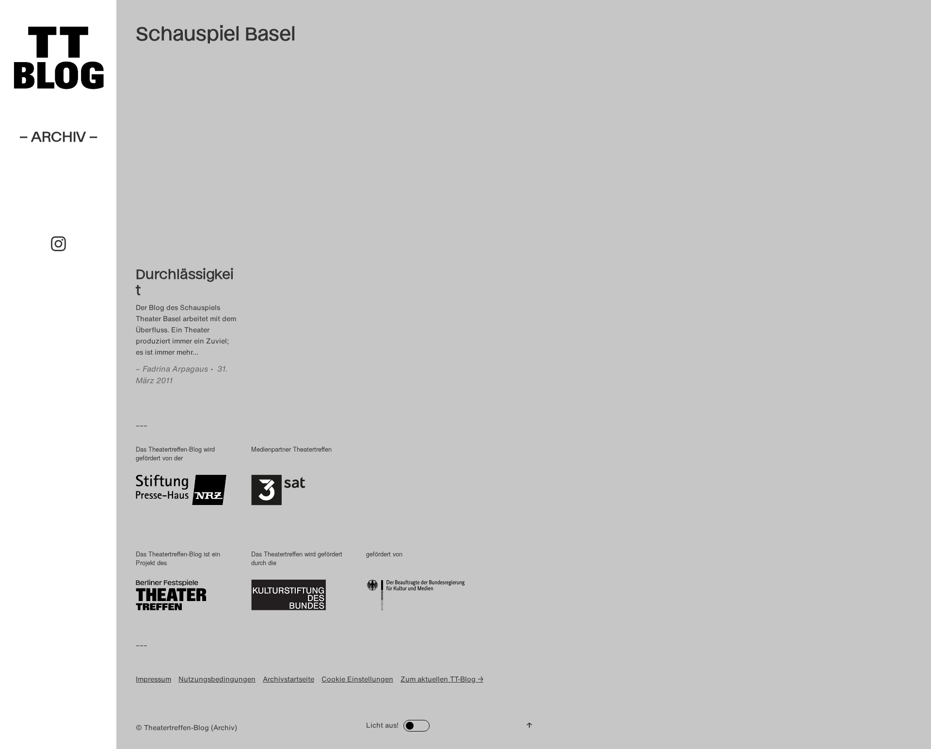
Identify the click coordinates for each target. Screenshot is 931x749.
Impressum (153, 679)
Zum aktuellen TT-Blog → (442, 679)
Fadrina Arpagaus (175, 368)
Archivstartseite (288, 679)
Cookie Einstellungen (357, 679)
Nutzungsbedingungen (217, 679)
